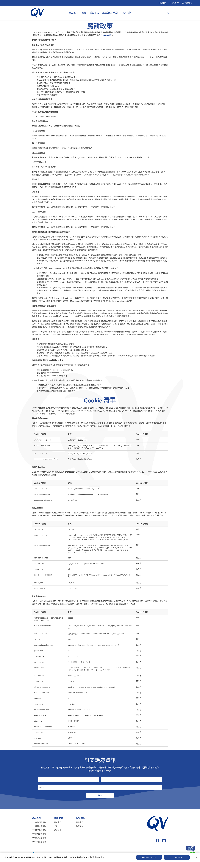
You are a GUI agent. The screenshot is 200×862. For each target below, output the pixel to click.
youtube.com (39, 668)
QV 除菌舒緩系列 (39, 834)
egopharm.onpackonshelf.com (46, 459)
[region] (100, 857)
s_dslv (113, 537)
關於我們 (126, 12)
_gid (90, 535)
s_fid (107, 537)
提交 (100, 795)
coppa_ (71, 618)
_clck (74, 535)
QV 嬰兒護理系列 (39, 838)
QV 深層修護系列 (39, 826)
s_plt (102, 540)
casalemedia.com (41, 744)
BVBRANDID (98, 535)
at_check (95, 488)
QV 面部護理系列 (39, 842)
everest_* (102, 626)
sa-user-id (104, 494)
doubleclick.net (40, 675)
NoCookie (72, 626)
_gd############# (82, 488)
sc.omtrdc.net (39, 563)
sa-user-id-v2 (73, 545)
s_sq (126, 540)
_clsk (80, 535)
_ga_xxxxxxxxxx (116, 540)
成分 (83, 12)
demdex (71, 529)
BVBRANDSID (110, 535)
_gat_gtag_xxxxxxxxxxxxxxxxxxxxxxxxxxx (85, 633)
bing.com (37, 738)
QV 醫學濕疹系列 (39, 830)
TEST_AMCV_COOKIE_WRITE (80, 445)
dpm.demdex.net (41, 558)
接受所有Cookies (149, 857)
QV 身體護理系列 (39, 822)
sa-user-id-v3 (82, 626)
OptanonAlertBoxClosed (77, 440)
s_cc (85, 535)
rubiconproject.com (42, 687)
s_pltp (101, 537)
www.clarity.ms (40, 588)
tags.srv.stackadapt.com (43, 645)
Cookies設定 (177, 857)
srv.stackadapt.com (41, 709)
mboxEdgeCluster (121, 445)
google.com (38, 650)
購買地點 (94, 12)
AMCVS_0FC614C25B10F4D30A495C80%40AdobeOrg (103, 545)
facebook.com (39, 698)
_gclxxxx (120, 626)
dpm (113, 626)
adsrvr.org (38, 721)
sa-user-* (93, 626)
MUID (70, 639)
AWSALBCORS (97, 448)
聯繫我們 (79, 822)
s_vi (128, 545)
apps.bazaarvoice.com (43, 500)
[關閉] (196, 857)
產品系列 (73, 12)
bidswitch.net (39, 656)
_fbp (127, 626)
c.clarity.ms (38, 583)
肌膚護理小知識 (110, 12)
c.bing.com (38, 569)
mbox (70, 488)
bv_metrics (100, 547)
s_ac (107, 540)
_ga (69, 535)
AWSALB (86, 448)
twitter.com (38, 704)
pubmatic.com (39, 662)
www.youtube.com (41, 692)
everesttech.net (40, 715)
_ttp (108, 626)
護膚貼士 (57, 830)
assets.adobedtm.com (43, 575)
